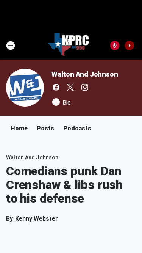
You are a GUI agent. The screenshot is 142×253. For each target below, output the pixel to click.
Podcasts (77, 128)
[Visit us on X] (70, 87)
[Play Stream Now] (129, 45)
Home (19, 128)
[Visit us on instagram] (84, 87)
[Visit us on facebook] (56, 87)
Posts (45, 128)
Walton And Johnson (84, 74)
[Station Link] (68, 45)
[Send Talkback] (114, 45)
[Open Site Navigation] (10, 45)
